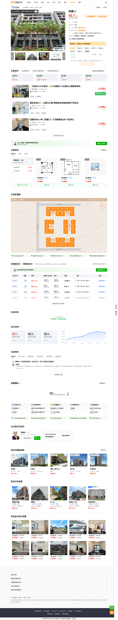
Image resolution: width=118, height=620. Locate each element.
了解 (36, 11)
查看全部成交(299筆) (58, 303)
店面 (54, 2)
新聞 (79, 2)
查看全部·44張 (58, 48)
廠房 (65, 2)
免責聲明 (49, 614)
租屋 (42, 2)
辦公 (59, 2)
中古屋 (36, 2)
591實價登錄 (37, 611)
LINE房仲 (102, 143)
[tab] (15, 264)
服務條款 (80, 60)
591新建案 (46, 611)
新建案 (29, 2)
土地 (48, 2)
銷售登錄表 (99, 264)
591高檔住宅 (78, 611)
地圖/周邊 (102, 383)
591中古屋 (62, 611)
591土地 (54, 611)
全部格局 (103, 150)
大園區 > (37, 7)
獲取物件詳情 (101, 93)
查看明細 (101, 280)
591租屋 (69, 611)
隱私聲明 (69, 618)
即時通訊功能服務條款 (93, 60)
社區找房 (72, 2)
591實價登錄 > (26, 7)
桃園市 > (32, 7)
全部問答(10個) (58, 374)
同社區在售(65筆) (58, 135)
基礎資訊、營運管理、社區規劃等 (84, 36)
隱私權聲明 (85, 60)
